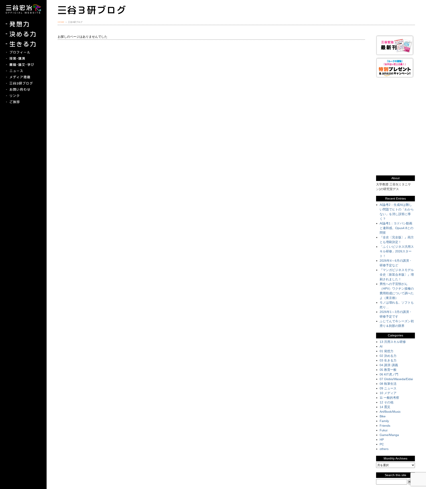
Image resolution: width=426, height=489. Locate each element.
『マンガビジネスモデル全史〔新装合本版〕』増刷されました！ (397, 274)
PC (382, 444)
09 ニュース (388, 388)
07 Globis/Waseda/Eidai (396, 379)
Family (384, 421)
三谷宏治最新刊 (395, 45)
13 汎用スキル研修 (393, 342)
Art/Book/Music (390, 411)
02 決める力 (388, 355)
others (384, 449)
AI (381, 346)
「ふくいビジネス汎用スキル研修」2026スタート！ (397, 251)
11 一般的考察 (389, 397)
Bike (383, 416)
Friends (385, 425)
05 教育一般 (388, 369)
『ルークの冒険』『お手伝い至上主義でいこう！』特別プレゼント (395, 67)
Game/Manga (389, 435)
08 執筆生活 (388, 383)
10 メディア (388, 393)
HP (382, 439)
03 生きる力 (388, 360)
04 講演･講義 (389, 365)
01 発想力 (386, 351)
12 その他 (386, 402)
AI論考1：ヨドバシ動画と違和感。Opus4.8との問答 (396, 228)
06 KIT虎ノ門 (389, 374)
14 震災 (385, 407)
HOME (61, 22)
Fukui (383, 430)
